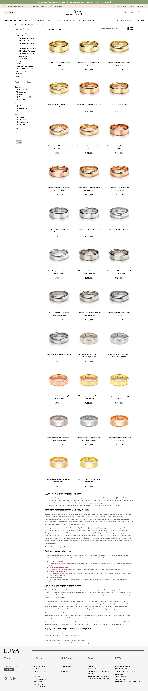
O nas (35, 674)
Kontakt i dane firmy (40, 671)
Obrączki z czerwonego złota (58, 571)
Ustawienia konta (66, 669)
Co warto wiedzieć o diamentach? (98, 676)
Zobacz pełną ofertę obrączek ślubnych (57, 547)
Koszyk (139, 12)
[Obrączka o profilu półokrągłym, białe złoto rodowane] (119, 215)
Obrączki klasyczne (23, 36)
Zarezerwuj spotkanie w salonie (125, 671)
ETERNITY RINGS (20, 71)
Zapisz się (9, 669)
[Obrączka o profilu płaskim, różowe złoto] (89, 90)
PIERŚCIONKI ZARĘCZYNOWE (25, 68)
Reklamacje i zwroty (94, 669)
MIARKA (17, 76)
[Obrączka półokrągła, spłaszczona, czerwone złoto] (119, 423)
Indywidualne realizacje (122, 666)
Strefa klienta (38, 669)
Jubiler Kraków (120, 674)
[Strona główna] (16, 25)
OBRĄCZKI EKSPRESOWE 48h (27, 66)
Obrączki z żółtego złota (56, 561)
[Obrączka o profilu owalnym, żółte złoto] (59, 90)
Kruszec (19, 61)
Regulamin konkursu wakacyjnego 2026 (127, 681)
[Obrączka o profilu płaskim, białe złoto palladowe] (89, 257)
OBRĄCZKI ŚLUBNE (21, 33)
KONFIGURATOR (121, 669)
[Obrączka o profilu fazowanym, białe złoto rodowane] (89, 215)
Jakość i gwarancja (39, 666)
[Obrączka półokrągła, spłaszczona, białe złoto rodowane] (89, 423)
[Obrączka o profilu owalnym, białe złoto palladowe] (89, 298)
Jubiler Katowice (120, 679)
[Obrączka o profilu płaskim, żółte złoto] (59, 48)
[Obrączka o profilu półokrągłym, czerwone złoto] (89, 173)
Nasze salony (140, 20)
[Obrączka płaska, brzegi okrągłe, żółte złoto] (119, 382)
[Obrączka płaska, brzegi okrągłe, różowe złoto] (89, 382)
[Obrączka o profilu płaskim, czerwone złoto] (119, 132)
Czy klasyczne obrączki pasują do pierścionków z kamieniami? (65, 635)
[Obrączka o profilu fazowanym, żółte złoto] (89, 48)
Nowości (19, 63)
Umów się (139, 6)
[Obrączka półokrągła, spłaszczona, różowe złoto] (59, 465)
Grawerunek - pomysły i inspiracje (98, 678)
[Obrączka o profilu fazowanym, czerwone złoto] (59, 173)
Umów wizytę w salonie (126, 20)
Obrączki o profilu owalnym (27, 51)
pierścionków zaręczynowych (98, 503)
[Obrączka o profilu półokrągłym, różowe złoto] (59, 132)
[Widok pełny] (131, 28)
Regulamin (37, 676)
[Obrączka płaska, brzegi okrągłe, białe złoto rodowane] (119, 340)
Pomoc (11, 12)
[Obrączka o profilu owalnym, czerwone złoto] (119, 173)
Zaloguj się (132, 12)
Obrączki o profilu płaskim (27, 38)
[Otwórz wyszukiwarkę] (125, 12)
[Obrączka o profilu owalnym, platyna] (59, 340)
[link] (21, 90)
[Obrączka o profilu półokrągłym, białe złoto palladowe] (59, 298)
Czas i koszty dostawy (40, 687)
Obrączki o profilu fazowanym (28, 41)
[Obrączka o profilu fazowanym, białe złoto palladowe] (119, 257)
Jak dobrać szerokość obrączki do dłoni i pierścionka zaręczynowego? (67, 633)
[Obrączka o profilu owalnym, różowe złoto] (89, 132)
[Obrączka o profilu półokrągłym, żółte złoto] (119, 48)
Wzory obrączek (22, 58)
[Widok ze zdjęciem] (127, 28)
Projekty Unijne (38, 684)
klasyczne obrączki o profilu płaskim (66, 528)
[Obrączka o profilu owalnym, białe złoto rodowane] (59, 257)
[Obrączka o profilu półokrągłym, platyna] (119, 298)
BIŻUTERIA (18, 73)
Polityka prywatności (40, 679)
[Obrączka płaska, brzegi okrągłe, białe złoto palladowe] (89, 340)
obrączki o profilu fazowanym (98, 528)
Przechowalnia (65, 671)
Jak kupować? (92, 666)
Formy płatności (38, 681)
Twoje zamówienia (66, 666)
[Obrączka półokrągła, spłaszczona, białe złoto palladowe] (59, 423)
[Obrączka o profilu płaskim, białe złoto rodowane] (59, 215)
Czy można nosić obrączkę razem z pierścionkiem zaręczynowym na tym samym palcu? (72, 643)
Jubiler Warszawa (120, 676)
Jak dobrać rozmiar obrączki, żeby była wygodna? (61, 638)
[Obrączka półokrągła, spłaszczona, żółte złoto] (89, 465)
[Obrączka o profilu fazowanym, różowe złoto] (119, 90)
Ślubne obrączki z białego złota (58, 567)
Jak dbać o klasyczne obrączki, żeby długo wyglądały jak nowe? (65, 640)
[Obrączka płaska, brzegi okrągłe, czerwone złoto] (59, 382)
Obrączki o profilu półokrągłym (28, 48)
